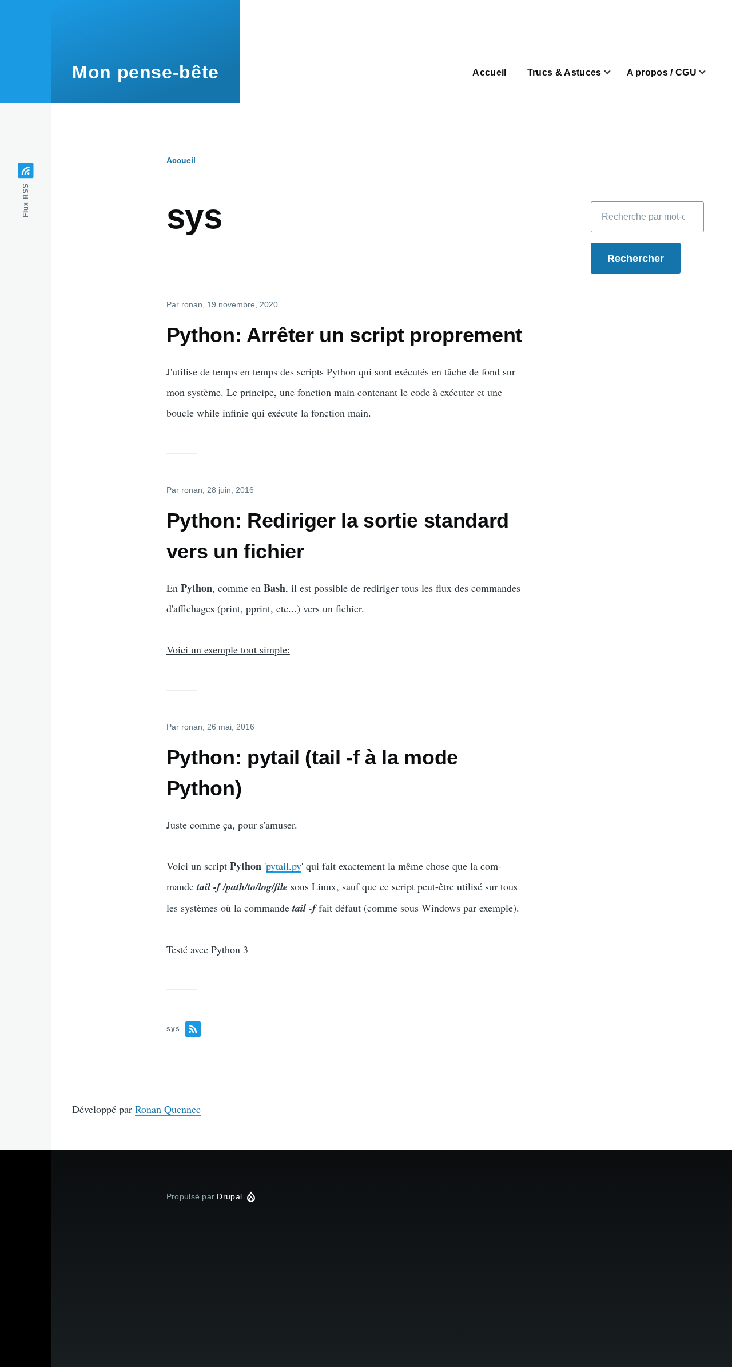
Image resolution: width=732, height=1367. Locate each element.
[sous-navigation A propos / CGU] (709, 72)
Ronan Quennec (168, 1109)
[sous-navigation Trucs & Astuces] (614, 72)
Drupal (229, 1196)
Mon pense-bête (145, 72)
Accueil (181, 160)
